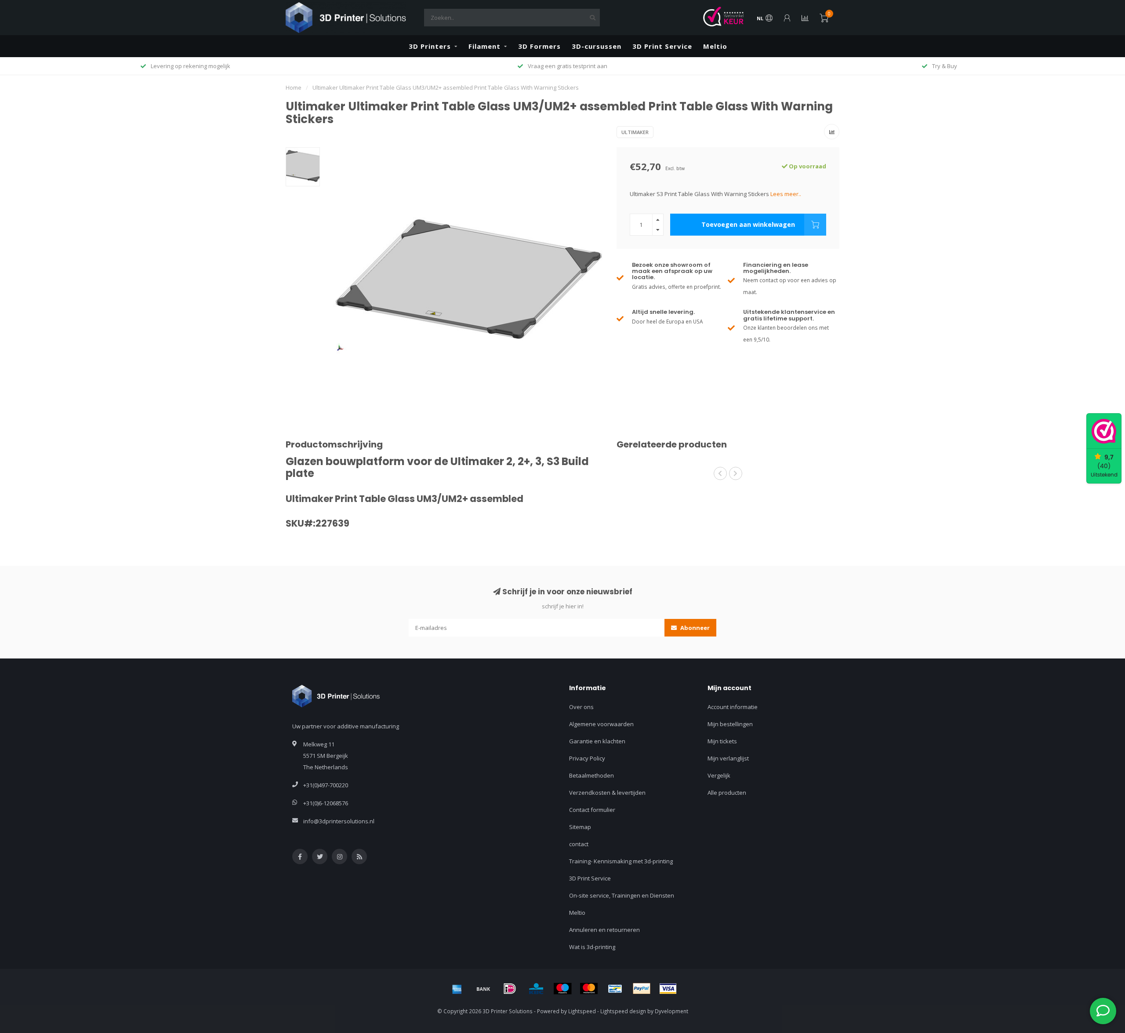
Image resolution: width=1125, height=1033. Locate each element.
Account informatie (733, 707)
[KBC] (536, 988)
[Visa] (668, 988)
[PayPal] (642, 988)
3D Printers (430, 46)
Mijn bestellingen (730, 724)
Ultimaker (635, 132)
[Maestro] (562, 988)
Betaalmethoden (591, 775)
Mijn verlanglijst (728, 758)
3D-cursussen (596, 46)
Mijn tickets (722, 741)
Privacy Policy (587, 758)
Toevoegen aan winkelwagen (748, 224)
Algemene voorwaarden (601, 724)
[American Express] (457, 988)
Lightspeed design (623, 1011)
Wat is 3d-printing (592, 947)
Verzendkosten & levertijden (607, 793)
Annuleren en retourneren (604, 930)
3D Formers (539, 46)
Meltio (715, 46)
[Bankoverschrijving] (483, 988)
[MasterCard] (589, 988)
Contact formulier (592, 810)
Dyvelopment (671, 1011)
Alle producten (727, 793)
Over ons (581, 707)
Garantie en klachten (597, 741)
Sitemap (580, 827)
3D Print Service (662, 46)
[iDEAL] (510, 988)
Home (293, 87)
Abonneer (694, 628)
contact (578, 844)
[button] (720, 473)
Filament (484, 46)
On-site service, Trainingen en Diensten (621, 895)
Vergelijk (719, 775)
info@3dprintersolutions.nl (338, 821)
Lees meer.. (785, 194)
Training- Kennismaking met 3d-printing (621, 861)
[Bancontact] (615, 988)
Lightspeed (582, 1011)
